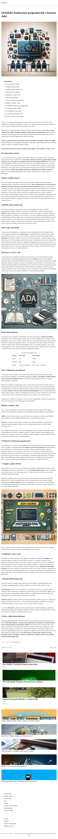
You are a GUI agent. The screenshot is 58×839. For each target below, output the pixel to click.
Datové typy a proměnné (13, 92)
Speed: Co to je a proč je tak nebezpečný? (13, 766)
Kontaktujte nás (17, 642)
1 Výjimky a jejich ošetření (13, 108)
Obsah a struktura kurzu (12, 87)
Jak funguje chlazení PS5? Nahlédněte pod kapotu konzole (19, 781)
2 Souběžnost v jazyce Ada (13, 111)
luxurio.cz (4, 2)
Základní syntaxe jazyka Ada (14, 89)
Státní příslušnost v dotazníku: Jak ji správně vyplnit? (17, 751)
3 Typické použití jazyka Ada (14, 114)
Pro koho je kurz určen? (12, 84)
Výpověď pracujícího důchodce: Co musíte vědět (20, 699)
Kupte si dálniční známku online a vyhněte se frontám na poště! (20, 721)
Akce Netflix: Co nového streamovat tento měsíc (20, 664)
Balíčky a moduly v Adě (13, 103)
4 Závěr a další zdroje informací (14, 116)
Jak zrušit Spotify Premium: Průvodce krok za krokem (23, 682)
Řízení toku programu (12, 97)
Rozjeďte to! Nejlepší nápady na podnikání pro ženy (17, 736)
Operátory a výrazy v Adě (13, 95)
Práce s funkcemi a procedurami (15, 100)
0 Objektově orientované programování (17, 105)
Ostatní (55, 647)
